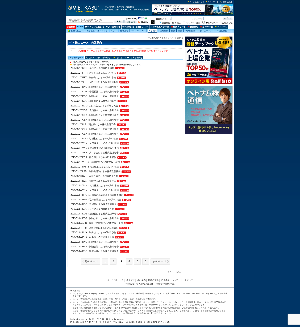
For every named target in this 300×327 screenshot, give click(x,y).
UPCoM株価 (128, 27)
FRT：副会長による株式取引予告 (99, 77)
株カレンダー (142, 27)
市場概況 (90, 31)
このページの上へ (175, 272)
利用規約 (130, 283)
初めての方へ (77, 31)
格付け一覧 (207, 27)
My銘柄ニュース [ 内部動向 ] (129, 57)
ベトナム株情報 (151, 38)
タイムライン (205, 31)
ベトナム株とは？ (196, 2)
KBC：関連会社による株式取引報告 (100, 251)
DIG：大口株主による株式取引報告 (100, 138)
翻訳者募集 (153, 280)
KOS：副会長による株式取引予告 (99, 213)
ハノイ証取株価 (113, 27)
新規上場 (124, 31)
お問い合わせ (227, 2)
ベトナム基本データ (159, 27)
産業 (180, 31)
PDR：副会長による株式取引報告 (99, 157)
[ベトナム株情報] (83, 12)
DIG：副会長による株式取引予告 (99, 124)
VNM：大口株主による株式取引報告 (100, 143)
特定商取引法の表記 (165, 283)
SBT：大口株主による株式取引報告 (100, 82)
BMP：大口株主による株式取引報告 (100, 166)
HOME (80, 26)
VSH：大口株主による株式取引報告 (100, 152)
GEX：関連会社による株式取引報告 (100, 115)
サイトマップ (213, 2)
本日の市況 (221, 31)
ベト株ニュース (166, 38)
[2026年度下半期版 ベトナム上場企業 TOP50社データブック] (192, 14)
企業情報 (194, 27)
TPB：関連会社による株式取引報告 (100, 227)
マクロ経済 (190, 31)
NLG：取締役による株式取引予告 (99, 181)
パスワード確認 (193, 23)
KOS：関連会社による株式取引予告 (100, 218)
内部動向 (152, 31)
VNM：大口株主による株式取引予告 (100, 148)
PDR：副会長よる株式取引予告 (98, 237)
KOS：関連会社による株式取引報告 (100, 96)
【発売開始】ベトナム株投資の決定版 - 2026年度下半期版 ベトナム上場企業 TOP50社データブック (121, 51)
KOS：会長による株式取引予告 (98, 209)
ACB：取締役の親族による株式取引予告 (102, 223)
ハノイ (114, 31)
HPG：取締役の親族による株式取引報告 (102, 195)
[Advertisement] (208, 160)
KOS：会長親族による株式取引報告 (100, 91)
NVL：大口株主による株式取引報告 (100, 105)
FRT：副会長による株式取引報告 (99, 72)
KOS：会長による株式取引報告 (98, 68)
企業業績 (164, 31)
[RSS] (143, 22)
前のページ (91, 261)
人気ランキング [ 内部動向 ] (98, 57)
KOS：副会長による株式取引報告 (99, 101)
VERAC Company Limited (93, 293)
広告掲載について (169, 280)
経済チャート (179, 27)
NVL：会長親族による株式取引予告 (100, 176)
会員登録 (71, 27)
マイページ (222, 27)
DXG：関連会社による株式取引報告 (100, 87)
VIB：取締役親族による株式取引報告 (101, 162)
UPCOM (135, 30)
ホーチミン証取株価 (94, 27)
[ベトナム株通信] (208, 133)
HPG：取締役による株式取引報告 (99, 204)
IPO (143, 30)
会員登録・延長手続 (171, 23)
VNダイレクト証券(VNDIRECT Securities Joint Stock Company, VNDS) (185, 293)
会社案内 (141, 280)
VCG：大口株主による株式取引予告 (100, 110)
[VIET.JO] (142, 18)
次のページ (159, 261)
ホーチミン (102, 31)
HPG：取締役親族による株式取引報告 (101, 199)
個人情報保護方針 (144, 283)
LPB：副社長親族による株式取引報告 (101, 171)
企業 (173, 31)
